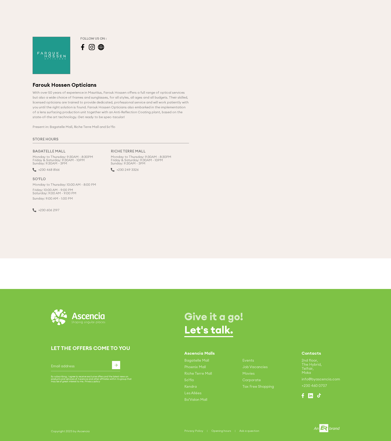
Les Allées (192, 393)
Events (248, 360)
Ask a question (249, 431)
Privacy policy (92, 381)
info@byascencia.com (321, 379)
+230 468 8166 (49, 170)
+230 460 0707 (314, 385)
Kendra (190, 386)
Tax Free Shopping (258, 386)
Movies (248, 373)
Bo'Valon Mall (195, 399)
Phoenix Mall (195, 366)
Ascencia (83, 431)
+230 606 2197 (48, 210)
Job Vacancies (255, 366)
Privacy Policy (193, 431)
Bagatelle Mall (196, 360)
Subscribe (116, 365)
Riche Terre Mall (198, 373)
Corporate (251, 380)
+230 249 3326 (127, 170)
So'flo (189, 380)
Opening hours (221, 431)
